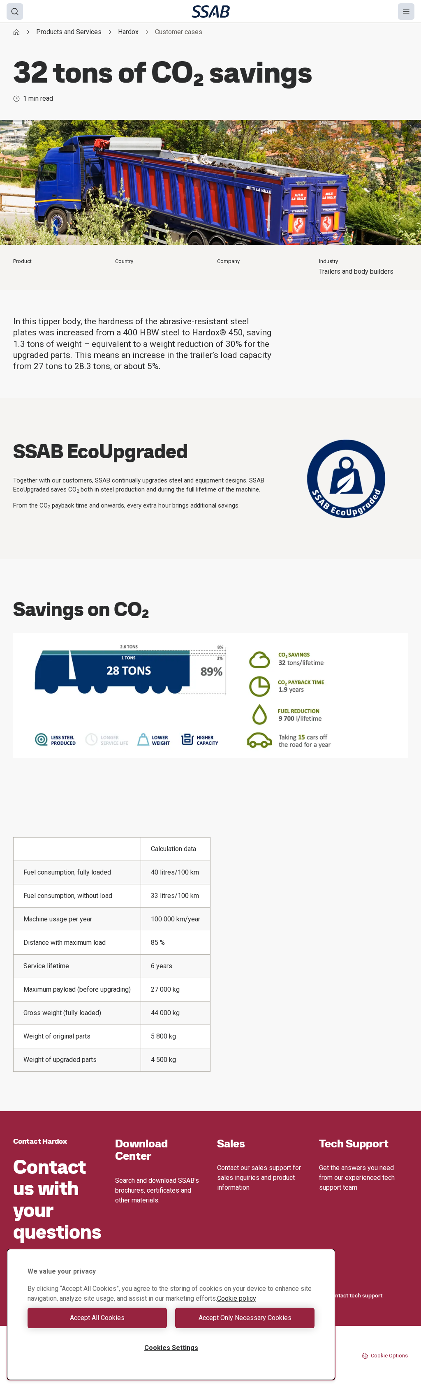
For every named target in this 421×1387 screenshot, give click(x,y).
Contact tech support (355, 1295)
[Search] (15, 11)
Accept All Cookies (97, 1318)
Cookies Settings (171, 1348)
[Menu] (406, 11)
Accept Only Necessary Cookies (245, 1318)
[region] (171, 1314)
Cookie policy (236, 1298)
